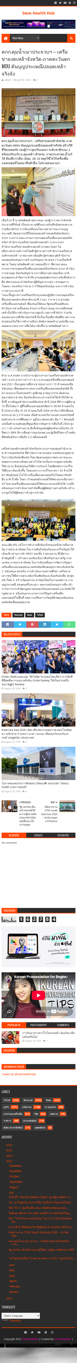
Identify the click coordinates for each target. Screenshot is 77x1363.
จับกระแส (18, 615)
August (14, 1187)
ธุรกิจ (6, 1107)
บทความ (54, 1114)
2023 (9, 1161)
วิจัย (36, 1114)
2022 (9, 1298)
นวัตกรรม (26, 1107)
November (16, 1171)
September (16, 1181)
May (12, 1270)
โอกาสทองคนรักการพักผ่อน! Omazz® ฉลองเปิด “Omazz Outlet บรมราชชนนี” (35, 785)
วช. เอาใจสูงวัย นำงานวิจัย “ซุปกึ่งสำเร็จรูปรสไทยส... (40, 1202)
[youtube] (65, 3)
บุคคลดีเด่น (40, 1127)
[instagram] (73, 3)
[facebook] (55, 3)
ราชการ (7, 1121)
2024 (9, 1155)
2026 (9, 1145)
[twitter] (60, 3)
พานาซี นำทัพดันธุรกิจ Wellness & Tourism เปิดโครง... (41, 1227)
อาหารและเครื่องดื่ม (13, 1114)
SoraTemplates (62, 1339)
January (14, 1291)
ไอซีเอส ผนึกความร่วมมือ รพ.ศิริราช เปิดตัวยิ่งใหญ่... (40, 1213)
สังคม (29, 615)
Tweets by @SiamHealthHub (19, 1074)
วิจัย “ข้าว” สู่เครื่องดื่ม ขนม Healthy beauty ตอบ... (38, 1207)
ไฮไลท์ (40, 615)
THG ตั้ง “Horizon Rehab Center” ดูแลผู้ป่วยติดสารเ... (40, 1197)
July (11, 1192)
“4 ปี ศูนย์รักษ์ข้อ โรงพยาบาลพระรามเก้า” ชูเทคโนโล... (41, 1258)
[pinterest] (70, 3)
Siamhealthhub (30, 1339)
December (15, 1165)
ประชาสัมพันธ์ (30, 1121)
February (15, 1286)
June (12, 1265)
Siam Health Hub (38, 13)
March (13, 1281)
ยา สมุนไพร (50, 1107)
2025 (9, 1150)
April (12, 1275)
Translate (15, 1320)
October (14, 1176)
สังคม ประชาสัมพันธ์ (13, 1127)
